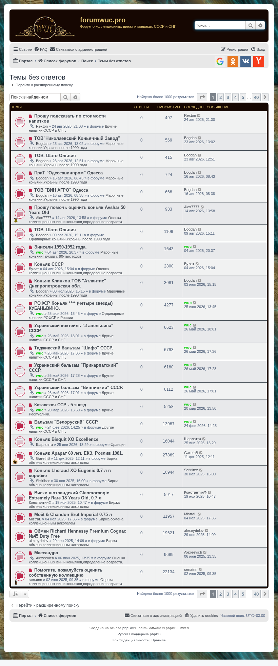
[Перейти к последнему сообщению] (199, 115)
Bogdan (42, 144)
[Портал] (45, 25)
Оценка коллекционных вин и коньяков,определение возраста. (76, 220)
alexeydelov (38, 541)
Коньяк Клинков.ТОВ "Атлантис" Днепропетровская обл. (67, 283)
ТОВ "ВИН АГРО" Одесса (61, 190)
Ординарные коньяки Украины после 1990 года (69, 239)
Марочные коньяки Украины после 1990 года (76, 146)
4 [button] (235, 97)
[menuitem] (40, 49)
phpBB (127, 628)
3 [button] (228, 97)
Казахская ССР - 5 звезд (60, 404)
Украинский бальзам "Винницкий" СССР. (78, 387)
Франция (118, 445)
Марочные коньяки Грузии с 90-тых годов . (73, 254)
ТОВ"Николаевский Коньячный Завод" (77, 138)
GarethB (43, 458)
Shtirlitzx (43, 481)
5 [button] (243, 97)
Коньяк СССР (49, 264)
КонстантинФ (40, 502)
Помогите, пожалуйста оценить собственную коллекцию (65, 572)
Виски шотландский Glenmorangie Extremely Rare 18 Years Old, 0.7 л (69, 495)
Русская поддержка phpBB (139, 634)
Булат (34, 269)
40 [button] (256, 97)
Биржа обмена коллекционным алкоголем (73, 460)
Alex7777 (43, 218)
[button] (202, 97)
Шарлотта (44, 445)
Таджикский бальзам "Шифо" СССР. (73, 347)
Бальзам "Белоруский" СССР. (66, 422)
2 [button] (220, 97)
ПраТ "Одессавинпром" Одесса (68, 172)
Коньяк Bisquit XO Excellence (66, 439)
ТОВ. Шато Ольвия (55, 155)
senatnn (35, 580)
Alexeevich (45, 558)
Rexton (42, 126)
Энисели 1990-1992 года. (60, 247)
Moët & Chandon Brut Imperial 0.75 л (73, 514)
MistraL (35, 519)
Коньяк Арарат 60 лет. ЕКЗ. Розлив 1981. (78, 453)
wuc (39, 252)
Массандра (46, 552)
